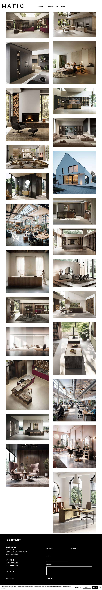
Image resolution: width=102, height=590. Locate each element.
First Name (49, 548)
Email (47, 556)
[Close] (100, 587)
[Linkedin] (14, 571)
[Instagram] (7, 571)
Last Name (73, 548)
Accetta (95, 587)
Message (48, 564)
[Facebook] (10, 571)
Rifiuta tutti (86, 587)
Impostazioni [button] (78, 587)
